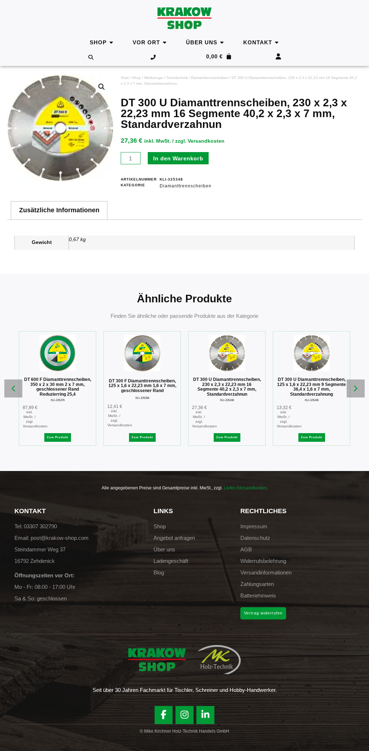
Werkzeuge (153, 78)
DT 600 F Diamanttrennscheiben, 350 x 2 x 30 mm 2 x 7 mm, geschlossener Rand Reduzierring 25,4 (57, 387)
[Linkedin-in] (205, 715)
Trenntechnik (177, 78)
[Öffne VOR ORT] (164, 42)
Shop (136, 78)
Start (125, 78)
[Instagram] (184, 715)
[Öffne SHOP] (111, 42)
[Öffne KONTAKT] (276, 42)
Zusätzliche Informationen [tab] (59, 210)
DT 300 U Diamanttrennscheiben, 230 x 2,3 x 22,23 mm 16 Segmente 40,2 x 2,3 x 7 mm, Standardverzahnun (227, 387)
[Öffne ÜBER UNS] (221, 42)
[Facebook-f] (164, 715)
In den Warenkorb (178, 158)
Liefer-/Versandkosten (245, 487)
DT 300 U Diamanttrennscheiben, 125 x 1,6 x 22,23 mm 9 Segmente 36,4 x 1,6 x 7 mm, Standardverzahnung (311, 387)
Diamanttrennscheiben (209, 78)
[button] (101, 86)
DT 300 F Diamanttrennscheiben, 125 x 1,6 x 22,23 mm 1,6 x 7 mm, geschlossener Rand (142, 385)
